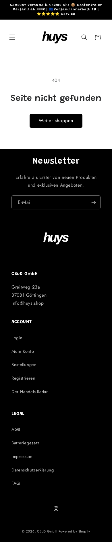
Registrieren (23, 378)
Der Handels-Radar (29, 392)
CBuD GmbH (47, 531)
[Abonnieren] (93, 202)
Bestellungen (24, 364)
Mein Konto (22, 351)
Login (16, 338)
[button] (12, 37)
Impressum (21, 456)
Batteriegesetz (25, 443)
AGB (15, 429)
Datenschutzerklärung (32, 470)
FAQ (15, 483)
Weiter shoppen (56, 120)
